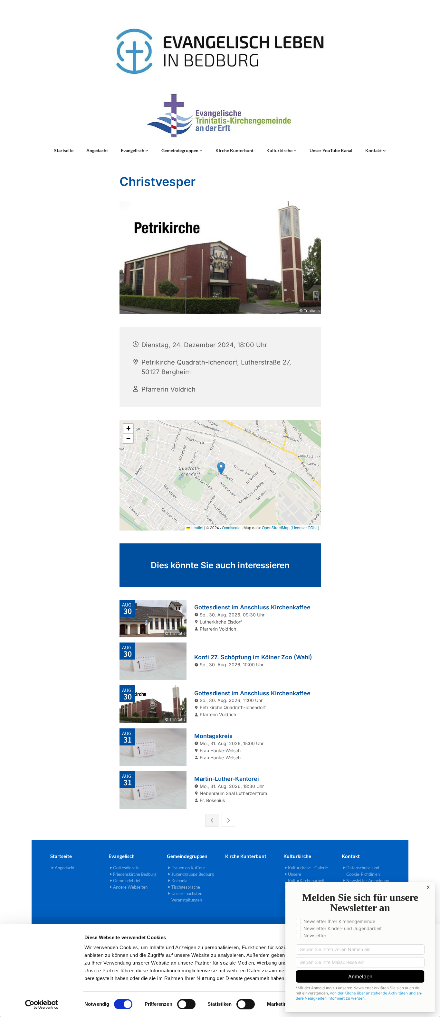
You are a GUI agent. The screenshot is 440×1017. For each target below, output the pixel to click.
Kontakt (374, 150)
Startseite (63, 150)
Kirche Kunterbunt (234, 150)
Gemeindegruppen (180, 150)
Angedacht (97, 150)
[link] (134, 150)
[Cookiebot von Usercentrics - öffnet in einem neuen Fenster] (42, 1004)
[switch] (186, 1004)
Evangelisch (133, 150)
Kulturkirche (279, 150)
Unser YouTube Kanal (331, 150)
